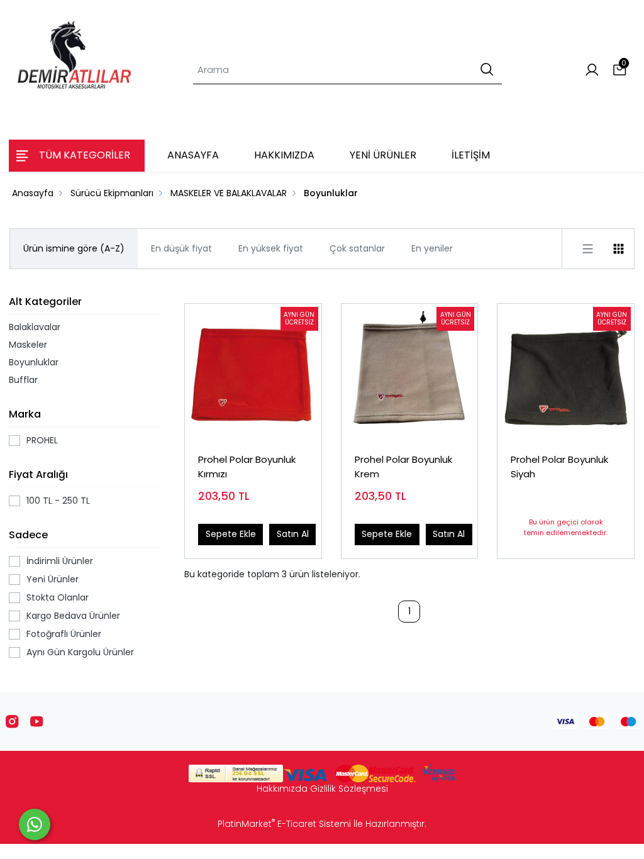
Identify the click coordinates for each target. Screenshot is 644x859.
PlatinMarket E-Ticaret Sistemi (284, 823)
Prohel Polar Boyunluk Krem (403, 466)
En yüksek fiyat (270, 248)
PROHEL (42, 440)
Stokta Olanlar (57, 597)
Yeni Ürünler (52, 579)
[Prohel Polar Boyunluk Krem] (409, 372)
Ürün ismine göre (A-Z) (74, 248)
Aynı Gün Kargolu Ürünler (80, 652)
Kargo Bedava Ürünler (73, 615)
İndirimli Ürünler (59, 561)
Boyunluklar (33, 362)
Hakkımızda (282, 788)
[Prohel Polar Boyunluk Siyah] (565, 372)
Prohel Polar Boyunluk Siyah (559, 466)
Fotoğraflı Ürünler (63, 634)
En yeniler (432, 248)
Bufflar (23, 380)
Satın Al (293, 534)
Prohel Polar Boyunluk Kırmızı (247, 466)
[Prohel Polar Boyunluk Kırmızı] (253, 372)
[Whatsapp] (34, 824)
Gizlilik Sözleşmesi (349, 788)
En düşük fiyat (181, 248)
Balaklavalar (34, 327)
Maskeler (28, 344)
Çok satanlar (357, 248)
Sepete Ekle (231, 534)
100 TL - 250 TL (58, 500)
